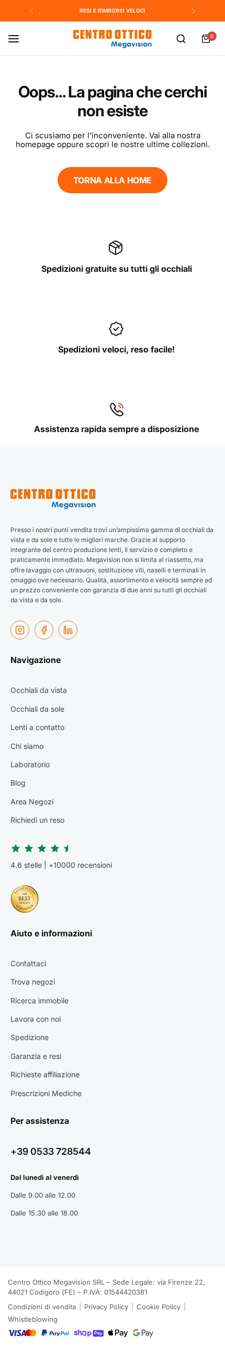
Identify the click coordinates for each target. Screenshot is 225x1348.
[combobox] (181, 38)
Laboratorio (30, 764)
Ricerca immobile (39, 1000)
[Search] (181, 38)
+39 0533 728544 (50, 1151)
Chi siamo (26, 746)
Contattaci (28, 963)
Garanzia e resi (35, 1056)
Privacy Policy (106, 1306)
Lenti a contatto (37, 727)
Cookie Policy (159, 1306)
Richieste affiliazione (45, 1074)
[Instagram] (19, 630)
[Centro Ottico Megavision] (112, 39)
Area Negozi (31, 801)
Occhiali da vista (38, 690)
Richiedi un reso (37, 819)
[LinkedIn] (68, 630)
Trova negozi (32, 981)
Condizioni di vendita (42, 1306)
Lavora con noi (35, 1018)
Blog (18, 782)
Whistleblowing (33, 1319)
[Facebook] (44, 630)
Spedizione (29, 1037)
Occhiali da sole (37, 708)
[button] (31, 11)
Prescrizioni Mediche (46, 1093)
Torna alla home (112, 180)
